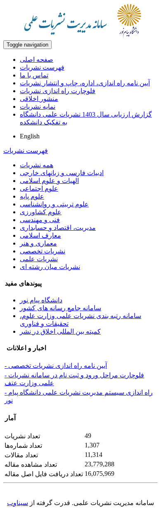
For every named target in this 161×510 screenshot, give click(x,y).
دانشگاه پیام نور (41, 300)
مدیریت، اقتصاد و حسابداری (58, 227)
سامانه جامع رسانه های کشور (60, 307)
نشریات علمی (39, 258)
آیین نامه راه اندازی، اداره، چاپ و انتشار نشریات (85, 83)
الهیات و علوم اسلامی (49, 180)
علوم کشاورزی (41, 211)
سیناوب (17, 502)
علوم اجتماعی (39, 188)
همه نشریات (36, 164)
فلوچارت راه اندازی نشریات (57, 90)
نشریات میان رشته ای (50, 266)
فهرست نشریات (42, 67)
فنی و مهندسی (40, 219)
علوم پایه (32, 196)
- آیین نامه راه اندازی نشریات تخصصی (56, 365)
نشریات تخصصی (42, 251)
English (30, 136)
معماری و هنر (38, 243)
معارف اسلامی (40, 235)
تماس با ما (34, 75)
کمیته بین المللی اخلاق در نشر (60, 331)
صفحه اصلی (36, 59)
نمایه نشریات (37, 106)
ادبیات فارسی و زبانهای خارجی (62, 172)
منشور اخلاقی (39, 98)
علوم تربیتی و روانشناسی (54, 204)
